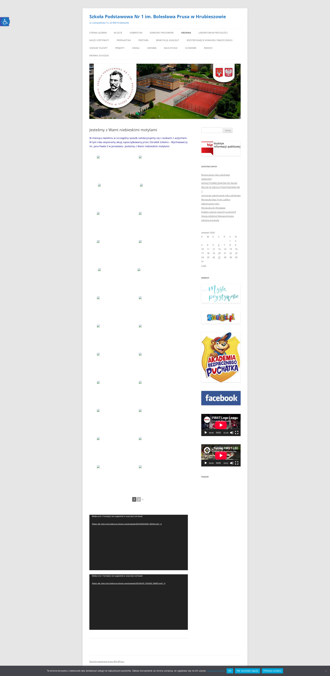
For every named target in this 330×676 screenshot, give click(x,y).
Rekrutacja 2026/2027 (167, 40)
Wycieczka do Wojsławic (213, 207)
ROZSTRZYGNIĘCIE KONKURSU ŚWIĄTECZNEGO (209, 40)
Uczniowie (190, 48)
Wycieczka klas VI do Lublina (215, 199)
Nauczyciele (171, 48)
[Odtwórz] (205, 432)
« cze (203, 265)
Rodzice (208, 48)
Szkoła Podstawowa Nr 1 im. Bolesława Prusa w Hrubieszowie (157, 16)
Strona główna (98, 32)
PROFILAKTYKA (124, 40)
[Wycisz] (231, 432)
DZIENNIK (151, 48)
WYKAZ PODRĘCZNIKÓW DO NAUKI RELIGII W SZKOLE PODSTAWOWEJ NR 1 (220, 187)
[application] (138, 542)
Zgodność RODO (216, 670)
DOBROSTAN (136, 32)
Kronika (186, 32)
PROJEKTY (119, 48)
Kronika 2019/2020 (99, 55)
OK (230, 670)
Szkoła (136, 48)
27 (219, 257)
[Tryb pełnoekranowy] (236, 432)
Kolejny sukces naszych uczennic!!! (218, 211)
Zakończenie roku (210, 203)
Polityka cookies (272, 670)
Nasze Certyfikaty (99, 40)
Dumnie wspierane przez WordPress (106, 661)
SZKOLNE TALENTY (98, 48)
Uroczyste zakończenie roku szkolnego (221, 195)
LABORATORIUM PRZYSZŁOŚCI (213, 32)
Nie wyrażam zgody (247, 670)
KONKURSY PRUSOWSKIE (162, 32)
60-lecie (118, 32)
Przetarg (143, 40)
